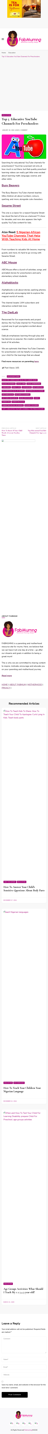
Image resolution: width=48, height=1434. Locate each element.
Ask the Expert (10, 882)
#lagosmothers (14, 376)
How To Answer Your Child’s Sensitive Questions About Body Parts (24, 888)
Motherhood (38, 387)
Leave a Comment (21, 130)
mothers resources (10, 398)
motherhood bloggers (35, 391)
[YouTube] (36, 1423)
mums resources (26, 398)
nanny (36, 398)
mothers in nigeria (22, 394)
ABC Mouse (9, 262)
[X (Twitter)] (18, 1423)
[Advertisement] (24, 84)
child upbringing (33, 383)
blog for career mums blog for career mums (19, 380)
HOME (5, 684)
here (36, 361)
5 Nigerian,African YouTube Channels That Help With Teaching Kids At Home (21, 235)
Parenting (6, 402)
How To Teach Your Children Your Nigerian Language (22, 1089)
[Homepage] (24, 1415)
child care (21, 383)
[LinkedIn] (30, 1423)
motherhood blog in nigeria (13, 391)
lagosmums (26, 387)
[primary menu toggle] (3, 39)
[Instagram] (24, 1423)
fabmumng (6, 387)
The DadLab (10, 312)
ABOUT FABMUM (17, 684)
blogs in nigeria (8, 383)
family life (16, 387)
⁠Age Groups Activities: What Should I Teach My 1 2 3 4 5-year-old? (23, 1290)
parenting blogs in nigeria (12, 405)
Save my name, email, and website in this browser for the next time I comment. (24, 1386)
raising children (31, 405)
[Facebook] (11, 1423)
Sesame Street (11, 206)
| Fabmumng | (28, 1430)
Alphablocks (10, 283)
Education (6, 115)
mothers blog (7, 394)
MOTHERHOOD (35, 684)
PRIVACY (6, 688)
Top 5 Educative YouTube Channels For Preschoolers (23, 409)
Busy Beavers (10, 185)
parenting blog (18, 402)
